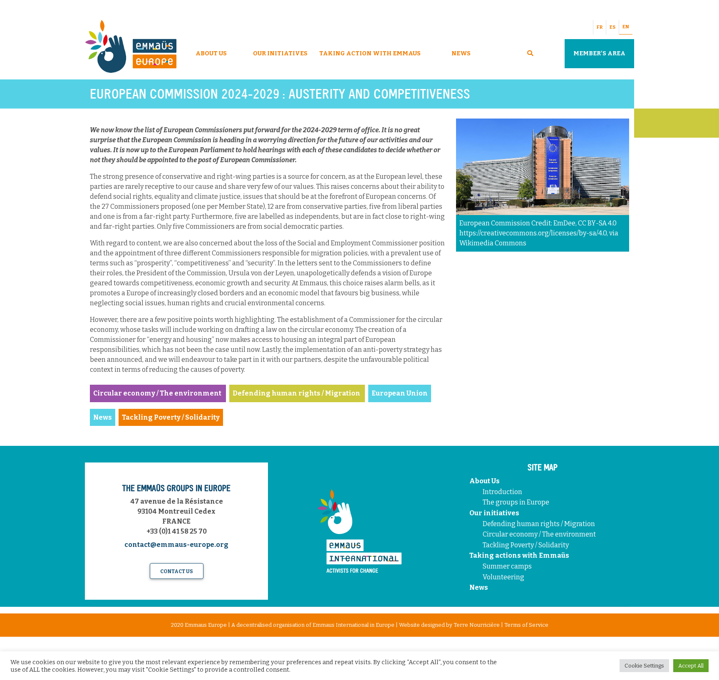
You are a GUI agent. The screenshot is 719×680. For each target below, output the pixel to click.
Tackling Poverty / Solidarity (526, 545)
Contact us (176, 571)
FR (599, 27)
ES (612, 27)
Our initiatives (494, 513)
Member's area (599, 53)
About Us (211, 53)
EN (625, 27)
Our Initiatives (280, 53)
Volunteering (503, 577)
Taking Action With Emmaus (370, 53)
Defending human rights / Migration (539, 524)
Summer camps (507, 566)
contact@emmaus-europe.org (176, 545)
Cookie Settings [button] (644, 666)
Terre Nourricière (477, 625)
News (461, 53)
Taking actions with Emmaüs (519, 555)
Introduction (502, 492)
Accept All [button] (691, 666)
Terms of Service (526, 625)
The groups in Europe (516, 502)
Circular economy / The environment (540, 534)
